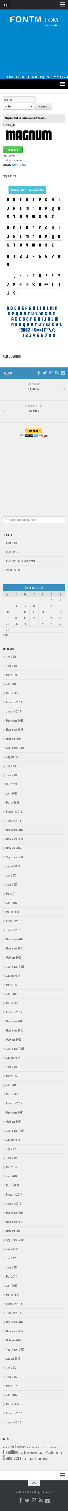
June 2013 (12, 1267)
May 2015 (11, 1076)
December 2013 (14, 1212)
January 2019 (13, 711)
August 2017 (13, 866)
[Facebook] (38, 373)
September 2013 (15, 1240)
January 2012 (13, 1422)
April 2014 (11, 1176)
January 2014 (13, 1203)
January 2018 (13, 820)
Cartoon (28, 1447)
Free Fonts (12, 552)
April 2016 (11, 994)
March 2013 (12, 1294)
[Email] (63, 373)
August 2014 (13, 1139)
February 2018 (14, 811)
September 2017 (15, 857)
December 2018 (14, 720)
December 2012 (14, 1322)
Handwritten (54, 1447)
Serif (26, 1458)
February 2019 (14, 702)
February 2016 (14, 1012)
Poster (50, 1452)
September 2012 (15, 1349)
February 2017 (14, 921)
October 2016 (13, 957)
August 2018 (13, 757)
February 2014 (14, 1194)
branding (21, 1447)
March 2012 (12, 1404)
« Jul (5, 635)
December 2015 (14, 1021)
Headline (10, 1451)
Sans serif (13, 1457)
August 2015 (13, 1057)
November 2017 (14, 839)
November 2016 (14, 948)
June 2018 (12, 775)
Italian (21, 1452)
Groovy (23, 164)
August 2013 (13, 1249)
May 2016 (11, 985)
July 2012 (11, 1367)
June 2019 (12, 665)
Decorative (35, 1447)
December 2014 (14, 1112)
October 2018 (13, 738)
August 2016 (13, 975)
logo (26, 1452)
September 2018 (15, 748)
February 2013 (14, 1304)
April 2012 (11, 1395)
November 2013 (14, 1222)
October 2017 (13, 848)
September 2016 (15, 966)
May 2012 (11, 1386)
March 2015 (12, 1094)
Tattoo (32, 1458)
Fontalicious (28, 118)
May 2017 (11, 893)
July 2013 (11, 1258)
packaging (41, 1452)
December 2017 (14, 830)
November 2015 (14, 1030)
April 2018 (11, 793)
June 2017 (11, 884)
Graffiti (44, 1446)
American (6, 1447)
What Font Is (13, 570)
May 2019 (11, 675)
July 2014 (11, 1149)
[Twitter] (44, 373)
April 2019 (11, 684)
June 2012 (12, 1376)
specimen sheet (36, 190)
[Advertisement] (34, 53)
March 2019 (12, 693)
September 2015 (15, 1048)
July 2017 (11, 875)
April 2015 (11, 1085)
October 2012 (13, 1340)
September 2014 (15, 1130)
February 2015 (14, 1103)
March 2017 (12, 912)
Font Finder (12, 542)
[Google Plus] (51, 373)
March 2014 (12, 1185)
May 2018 (11, 784)
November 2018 (14, 729)
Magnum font (12, 118)
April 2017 (11, 902)
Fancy (14, 164)
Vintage (45, 1459)
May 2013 (11, 1276)
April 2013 (11, 1285)
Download (13, 150)
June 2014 (12, 1158)
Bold (13, 1446)
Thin (38, 1458)
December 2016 (14, 939)
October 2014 (13, 1121)
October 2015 (13, 1039)
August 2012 (13, 1358)
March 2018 (12, 802)
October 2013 (13, 1231)
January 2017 (13, 930)
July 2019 (11, 656)
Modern (33, 1453)
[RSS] (57, 373)
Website (41, 118)
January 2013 (13, 1313)
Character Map (17, 190)
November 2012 (14, 1331)
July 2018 (11, 766)
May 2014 (11, 1167)
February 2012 (14, 1413)
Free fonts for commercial (20, 561)
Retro (59, 1452)
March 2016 (12, 1003)
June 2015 (12, 1067)
